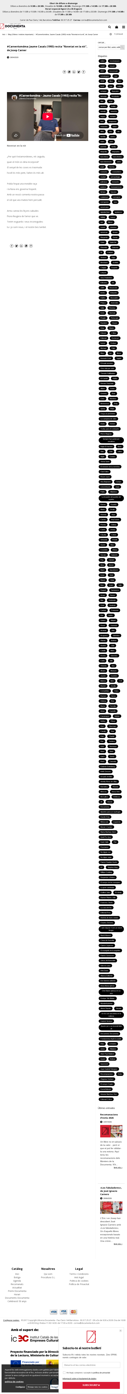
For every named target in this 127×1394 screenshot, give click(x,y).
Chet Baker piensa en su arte (111, 992)
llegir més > (118, 1167)
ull (101, 802)
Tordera (112, 741)
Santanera (115, 590)
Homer (112, 424)
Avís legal (79, 1277)
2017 (102, 71)
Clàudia (103, 535)
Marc (112, 650)
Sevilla (113, 686)
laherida (103, 96)
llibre (111, 81)
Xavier (103, 545)
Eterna (103, 504)
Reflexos (116, 797)
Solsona (115, 247)
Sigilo (102, 457)
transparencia (116, 187)
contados (112, 1044)
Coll (120, 681)
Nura (102, 751)
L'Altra (113, 333)
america (113, 227)
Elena (115, 550)
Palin (113, 348)
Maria (111, 328)
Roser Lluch (105, 477)
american (104, 232)
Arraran (103, 630)
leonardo (115, 182)
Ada (113, 630)
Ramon (103, 696)
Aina (102, 565)
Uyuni (103, 1059)
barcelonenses (106, 162)
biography (116, 152)
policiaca (104, 182)
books (103, 293)
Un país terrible (106, 777)
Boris (120, 446)
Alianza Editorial (106, 976)
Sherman (112, 726)
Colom (113, 535)
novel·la (114, 111)
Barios (112, 595)
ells (118, 131)
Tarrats (103, 555)
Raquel (103, 590)
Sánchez (114, 656)
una (115, 202)
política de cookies (14, 1381)
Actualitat (17, 1287)
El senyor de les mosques (110, 882)
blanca (103, 681)
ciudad (103, 177)
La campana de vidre (108, 419)
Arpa (113, 515)
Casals (103, 731)
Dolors (103, 620)
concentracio (105, 487)
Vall (111, 661)
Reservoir (113, 288)
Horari (17, 1294)
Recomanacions (107, 1074)
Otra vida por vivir (107, 368)
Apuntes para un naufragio (110, 812)
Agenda (17, 1280)
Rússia (115, 787)
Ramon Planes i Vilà (108, 897)
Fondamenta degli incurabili (111, 1039)
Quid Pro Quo (106, 837)
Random (104, 323)
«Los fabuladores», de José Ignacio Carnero (111, 1191)
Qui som (48, 1273)
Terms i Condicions (79, 1273)
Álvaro (103, 671)
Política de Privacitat (79, 1284)
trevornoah (113, 71)
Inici (17, 1273)
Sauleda (112, 605)
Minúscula (104, 822)
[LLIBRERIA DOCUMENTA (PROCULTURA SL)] (12, 27)
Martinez (113, 399)
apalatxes (118, 212)
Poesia (103, 525)
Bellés (110, 615)
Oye (102, 726)
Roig (115, 404)
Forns (112, 388)
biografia (104, 152)
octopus (104, 91)
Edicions (104, 283)
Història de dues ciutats (109, 918)
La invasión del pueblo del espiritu (111, 498)
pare (111, 141)
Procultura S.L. (48, 1277)
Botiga (17, 1277)
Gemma (104, 393)
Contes (112, 457)
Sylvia (103, 409)
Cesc (103, 399)
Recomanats (17, 1284)
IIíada (103, 424)
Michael (103, 348)
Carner (103, 519)
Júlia (112, 646)
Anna (102, 711)
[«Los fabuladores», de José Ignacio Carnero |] (111, 1208)
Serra (113, 696)
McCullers (104, 797)
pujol (102, 167)
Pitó (115, 842)
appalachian (105, 212)
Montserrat (105, 404)
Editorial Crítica (106, 1099)
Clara (116, 691)
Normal (112, 313)
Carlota (103, 610)
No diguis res (105, 852)
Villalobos (113, 492)
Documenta (105, 807)
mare (102, 141)
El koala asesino (107, 363)
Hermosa (112, 746)
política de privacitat (101, 1373)
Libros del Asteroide (108, 960)
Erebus (113, 343)
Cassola (113, 761)
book (102, 86)
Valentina (116, 635)
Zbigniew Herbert (107, 1079)
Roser (103, 625)
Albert (103, 388)
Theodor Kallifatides (108, 373)
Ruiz (113, 393)
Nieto (111, 751)
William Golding (106, 872)
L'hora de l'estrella (107, 940)
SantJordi (104, 1064)
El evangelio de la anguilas (110, 950)
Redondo (112, 600)
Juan (117, 487)
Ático (102, 353)
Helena (103, 701)
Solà (111, 575)
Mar (102, 600)
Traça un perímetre (108, 414)
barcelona (104, 157)
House (114, 323)
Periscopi (114, 318)
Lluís (102, 746)
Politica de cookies (79, 1280)
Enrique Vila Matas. (108, 998)
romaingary (105, 76)
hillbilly (103, 217)
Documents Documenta (109, 1034)
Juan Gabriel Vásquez (109, 1069)
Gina (102, 328)
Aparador (115, 91)
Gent (102, 313)
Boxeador (114, 298)
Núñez (103, 721)
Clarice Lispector (107, 945)
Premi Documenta (17, 1291)
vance (112, 217)
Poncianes (104, 847)
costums (104, 172)
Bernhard (104, 262)
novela (103, 111)
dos (110, 131)
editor (120, 451)
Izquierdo (116, 822)
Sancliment (114, 570)
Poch (102, 761)
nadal (103, 66)
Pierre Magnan (106, 434)
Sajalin (118, 358)
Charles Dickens (107, 923)
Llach (103, 756)
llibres (110, 222)
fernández (115, 96)
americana (104, 207)
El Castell (104, 378)
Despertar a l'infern (108, 877)
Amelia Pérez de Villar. (109, 782)
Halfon (103, 298)
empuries (104, 126)
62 (101, 867)
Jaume (103, 676)
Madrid (103, 646)
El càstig (118, 892)
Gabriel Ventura (106, 1021)
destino (103, 106)
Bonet (111, 565)
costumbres (116, 172)
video (103, 61)
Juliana (113, 525)
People (103, 318)
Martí (102, 570)
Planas (103, 640)
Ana (112, 731)
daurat (109, 802)
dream (115, 232)
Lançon (103, 272)
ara (102, 222)
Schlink (115, 262)
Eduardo (113, 293)
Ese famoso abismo (108, 981)
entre (115, 126)
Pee (102, 741)
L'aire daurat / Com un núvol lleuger (111, 929)
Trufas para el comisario (110, 429)
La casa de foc (106, 908)
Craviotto (104, 550)
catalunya (104, 197)
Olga (113, 257)
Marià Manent (106, 935)
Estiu (120, 1074)
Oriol (102, 605)
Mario (103, 509)
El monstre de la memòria (110, 467)
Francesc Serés (107, 902)
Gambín (114, 676)
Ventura (103, 257)
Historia (103, 515)
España (113, 504)
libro (119, 81)
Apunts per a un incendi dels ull (111, 1027)
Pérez (113, 721)
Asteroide (114, 303)
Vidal (112, 580)
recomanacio (115, 61)
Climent (103, 333)
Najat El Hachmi (106, 446)
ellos (102, 131)
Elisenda (104, 247)
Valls (120, 585)
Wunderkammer (107, 1003)
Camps (118, 482)
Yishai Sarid (105, 461)
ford (102, 121)
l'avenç (111, 167)
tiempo (103, 192)
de (113, 283)
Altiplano (113, 1049)
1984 (102, 288)
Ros (112, 701)
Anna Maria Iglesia (107, 986)
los (110, 353)
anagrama (112, 121)
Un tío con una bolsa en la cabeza (111, 1015)
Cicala (112, 509)
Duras (115, 237)
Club (110, 451)
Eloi (102, 615)
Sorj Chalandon (106, 278)
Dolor (103, 242)
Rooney (112, 308)
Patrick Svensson (107, 955)
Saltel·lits (113, 242)
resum (112, 66)
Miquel (113, 620)
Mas (112, 545)
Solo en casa (105, 966)
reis (115, 76)
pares (113, 137)
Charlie (111, 736)
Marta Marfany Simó (108, 832)
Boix (102, 585)
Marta (103, 706)
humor (103, 343)
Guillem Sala (105, 892)
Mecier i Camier (106, 827)
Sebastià (104, 540)
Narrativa (104, 787)
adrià (119, 162)
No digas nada (106, 857)
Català (103, 650)
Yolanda (103, 666)
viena (103, 1049)
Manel (103, 580)
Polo (102, 736)
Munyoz (114, 671)
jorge (111, 101)
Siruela (118, 1008)
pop (110, 86)
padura (103, 187)
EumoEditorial (106, 1089)
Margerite (104, 237)
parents (103, 147)
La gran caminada (107, 887)
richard (112, 116)
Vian (102, 451)
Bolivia (112, 1059)
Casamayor (105, 716)
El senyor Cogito (107, 1084)
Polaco (103, 303)
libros (119, 353)
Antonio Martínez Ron (109, 1094)
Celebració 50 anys (17, 1301)
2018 (102, 81)
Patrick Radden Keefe (109, 862)
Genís (112, 756)
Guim (111, 585)
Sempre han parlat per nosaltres (111, 440)
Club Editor (105, 472)
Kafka (115, 378)
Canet (103, 530)
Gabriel (110, 252)
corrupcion (105, 202)
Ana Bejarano (106, 482)
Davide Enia (105, 817)
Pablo (103, 492)
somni (103, 227)
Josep (112, 530)
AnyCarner (115, 519)
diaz (102, 101)
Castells (113, 711)
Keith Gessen (106, 771)
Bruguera (104, 635)
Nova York (116, 792)
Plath (112, 409)
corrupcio (116, 197)
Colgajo (103, 268)
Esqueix (114, 268)
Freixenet (114, 610)
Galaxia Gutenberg (108, 766)
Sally (102, 308)
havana (113, 192)
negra (103, 116)
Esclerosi (115, 338)
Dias (102, 1044)
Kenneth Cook (106, 358)
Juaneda (113, 625)
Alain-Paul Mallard (107, 1054)
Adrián (117, 716)
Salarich (114, 555)
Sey (113, 666)
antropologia (115, 177)
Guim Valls (104, 842)
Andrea (113, 640)
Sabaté (111, 560)
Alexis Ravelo (106, 1008)
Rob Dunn (104, 971)
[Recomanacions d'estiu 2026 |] (111, 1131)
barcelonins (117, 157)
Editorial (103, 338)
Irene (102, 575)
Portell (114, 540)
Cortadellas (105, 691)
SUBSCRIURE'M (91, 1385)
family (114, 147)
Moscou (104, 792)
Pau (102, 560)
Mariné (103, 686)
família (103, 137)
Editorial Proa (105, 913)
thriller (113, 106)
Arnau (103, 595)
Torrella (113, 706)
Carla (103, 661)
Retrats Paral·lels (107, 383)
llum (112, 681)
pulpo (120, 86)
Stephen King (113, 867)
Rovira (103, 656)
